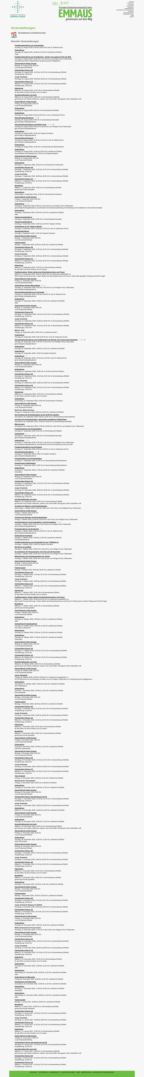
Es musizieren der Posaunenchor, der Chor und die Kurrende (37, 552)
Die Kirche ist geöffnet (23, 547)
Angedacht (55, 1072)
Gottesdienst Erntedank (23, 536)
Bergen (131, 1)
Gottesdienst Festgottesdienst (26, 624)
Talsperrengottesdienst (23, 217)
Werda (132, 16)
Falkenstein (130, 5)
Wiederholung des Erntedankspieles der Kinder (32, 556)
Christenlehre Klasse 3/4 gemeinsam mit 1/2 (31, 797)
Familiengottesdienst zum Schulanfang (29, 45)
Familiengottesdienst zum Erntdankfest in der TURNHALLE (37, 542)
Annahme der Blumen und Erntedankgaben (31, 506)
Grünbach (131, 7)
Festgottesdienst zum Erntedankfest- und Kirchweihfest (35, 522)
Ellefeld (131, 4)
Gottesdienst (19, 50)
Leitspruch (44, 1072)
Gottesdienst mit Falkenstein (25, 982)
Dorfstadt (130, 3)
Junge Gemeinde (21, 675)
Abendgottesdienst (22, 231)
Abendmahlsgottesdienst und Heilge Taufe (30, 124)
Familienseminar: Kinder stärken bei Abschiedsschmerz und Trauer (40, 272)
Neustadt (131, 11)
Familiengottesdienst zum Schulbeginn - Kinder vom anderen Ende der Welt (43, 57)
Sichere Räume (68, 1072)
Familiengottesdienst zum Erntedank (28, 447)
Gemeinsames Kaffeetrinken (25, 463)
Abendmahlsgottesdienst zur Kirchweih (29, 292)
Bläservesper (20, 424)
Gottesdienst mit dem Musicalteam (27, 285)
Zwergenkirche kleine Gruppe (26, 63)
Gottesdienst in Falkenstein (25, 977)
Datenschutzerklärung (103, 1072)
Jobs (78, 1072)
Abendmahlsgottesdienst (24, 118)
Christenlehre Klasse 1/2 (24, 82)
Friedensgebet (20, 242)
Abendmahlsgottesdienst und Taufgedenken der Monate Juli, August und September (46, 340)
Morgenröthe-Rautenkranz (125, 10)
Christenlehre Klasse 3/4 (24, 70)
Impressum (86, 1072)
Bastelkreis (19, 185)
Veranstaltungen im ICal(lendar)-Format (31, 33)
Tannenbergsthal (128, 14)
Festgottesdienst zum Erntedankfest (28, 429)
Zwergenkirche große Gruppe (26, 102)
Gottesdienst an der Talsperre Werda (28, 226)
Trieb (132, 15)
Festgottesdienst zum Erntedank (27, 529)
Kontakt (33, 1072)
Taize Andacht (20, 776)
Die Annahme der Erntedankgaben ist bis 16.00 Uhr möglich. (37, 415)
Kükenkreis (19, 88)
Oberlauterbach (129, 12)
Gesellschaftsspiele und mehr (26, 95)
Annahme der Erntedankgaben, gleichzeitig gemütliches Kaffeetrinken (41, 419)
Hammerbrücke (129, 8)
